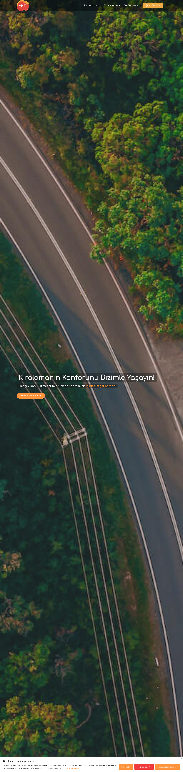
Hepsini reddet (144, 767)
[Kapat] (181, 758)
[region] (91, 764)
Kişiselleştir (125, 767)
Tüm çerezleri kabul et (167, 767)
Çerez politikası (72, 768)
